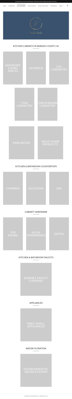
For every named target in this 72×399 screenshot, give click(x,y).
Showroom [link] (11, 6)
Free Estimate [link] (32, 6)
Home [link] (4, 6)
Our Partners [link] (21, 6)
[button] (61, 6)
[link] (36, 25)
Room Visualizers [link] (43, 6)
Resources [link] (54, 6)
